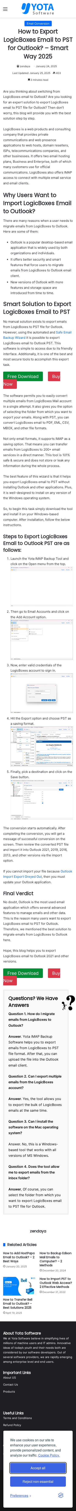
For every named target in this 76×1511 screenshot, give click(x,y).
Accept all (38, 1467)
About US (9, 1377)
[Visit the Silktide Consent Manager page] (61, 1495)
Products (9, 1391)
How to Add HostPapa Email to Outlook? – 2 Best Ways (19, 1257)
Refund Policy (12, 1425)
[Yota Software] (38, 9)
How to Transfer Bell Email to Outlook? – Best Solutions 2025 (17, 1303)
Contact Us (10, 1384)
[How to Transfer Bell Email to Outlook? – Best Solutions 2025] (19, 1286)
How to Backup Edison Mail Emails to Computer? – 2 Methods (56, 1259)
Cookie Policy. (49, 1455)
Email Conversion (38, 23)
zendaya (25, 66)
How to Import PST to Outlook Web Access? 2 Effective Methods (56, 1283)
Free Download (23, 376)
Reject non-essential (38, 1481)
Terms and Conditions (17, 1418)
